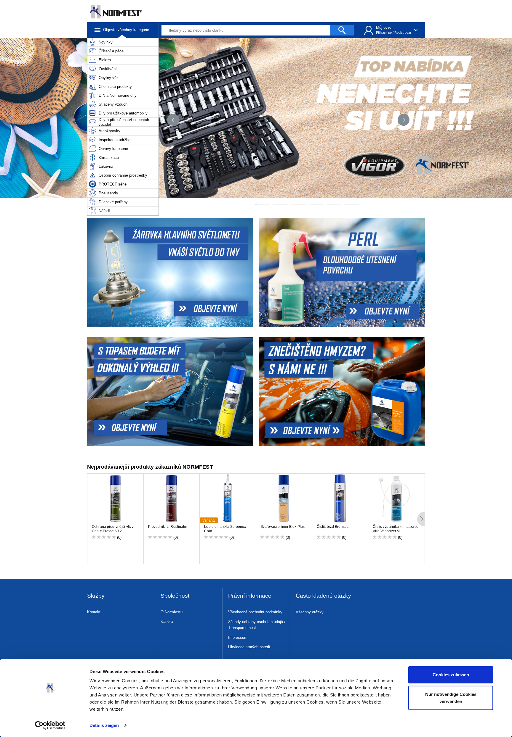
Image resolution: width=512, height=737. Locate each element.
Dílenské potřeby (113, 202)
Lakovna (106, 166)
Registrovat (402, 32)
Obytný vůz (109, 77)
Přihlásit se (384, 32)
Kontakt (93, 612)
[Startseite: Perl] (342, 272)
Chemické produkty (115, 86)
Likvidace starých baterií (249, 647)
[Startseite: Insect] (342, 391)
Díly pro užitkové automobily (123, 113)
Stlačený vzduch (113, 104)
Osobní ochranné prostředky (123, 175)
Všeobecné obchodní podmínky (255, 612)
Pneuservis (108, 193)
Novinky (106, 42)
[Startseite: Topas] (169, 391)
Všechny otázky (310, 612)
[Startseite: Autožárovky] (169, 272)
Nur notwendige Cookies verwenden (450, 697)
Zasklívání (108, 69)
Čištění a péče (111, 51)
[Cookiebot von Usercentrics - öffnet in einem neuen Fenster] (50, 725)
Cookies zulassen (451, 674)
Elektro (105, 60)
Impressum (237, 637)
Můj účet (383, 27)
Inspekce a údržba (114, 140)
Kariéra (167, 621)
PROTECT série (113, 184)
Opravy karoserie (113, 148)
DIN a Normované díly (118, 95)
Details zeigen (104, 725)
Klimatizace (109, 157)
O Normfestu (172, 612)
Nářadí (104, 211)
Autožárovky (109, 131)
